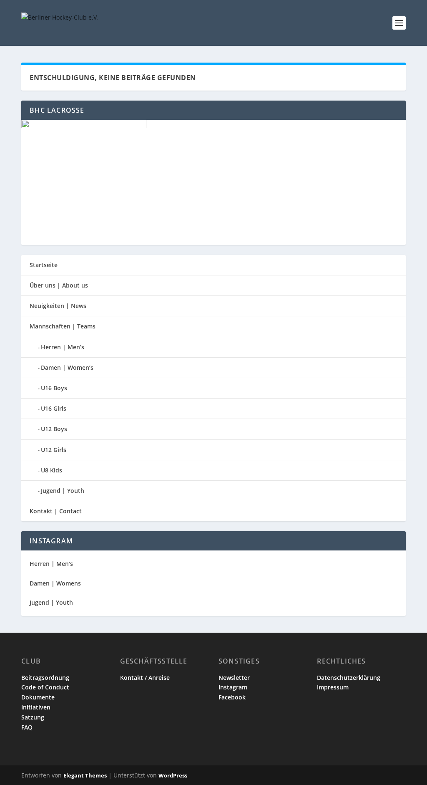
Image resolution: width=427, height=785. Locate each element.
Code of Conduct (45, 687)
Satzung (32, 717)
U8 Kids (51, 470)
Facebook (232, 697)
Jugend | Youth (62, 491)
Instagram (233, 687)
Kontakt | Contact (56, 511)
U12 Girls (53, 450)
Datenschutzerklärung (348, 678)
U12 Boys (54, 429)
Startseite (44, 265)
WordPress (172, 775)
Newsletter (234, 678)
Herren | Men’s (62, 347)
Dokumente (38, 697)
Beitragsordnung (45, 678)
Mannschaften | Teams (62, 326)
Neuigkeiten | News (58, 306)
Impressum (333, 687)
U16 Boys (54, 388)
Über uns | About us (59, 285)
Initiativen (35, 707)
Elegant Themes (85, 775)
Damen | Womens (55, 583)
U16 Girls (53, 408)
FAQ (27, 727)
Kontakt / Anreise (145, 678)
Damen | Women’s (67, 367)
